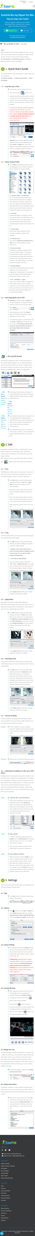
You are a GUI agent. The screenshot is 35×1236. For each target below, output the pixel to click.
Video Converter (5, 1163)
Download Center (23, 1)
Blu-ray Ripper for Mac (11, 44)
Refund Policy (4, 1218)
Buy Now (26, 30)
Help (2, 1186)
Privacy (3, 1215)
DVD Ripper (4, 1168)
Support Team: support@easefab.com (13, 1156)
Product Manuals (5, 1198)
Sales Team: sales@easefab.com (12, 1153)
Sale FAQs (3, 1193)
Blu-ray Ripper (5, 1171)
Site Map (3, 1200)
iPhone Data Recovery (7, 1178)
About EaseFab (5, 1208)
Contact (31, 2)
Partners (3, 1220)
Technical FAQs (5, 1195)
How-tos (3, 1188)
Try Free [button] (11, 30)
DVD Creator (4, 1175)
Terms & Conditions (6, 1210)
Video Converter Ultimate (8, 1166)
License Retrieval (5, 1191)
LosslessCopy (4, 1173)
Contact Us (4, 1213)
